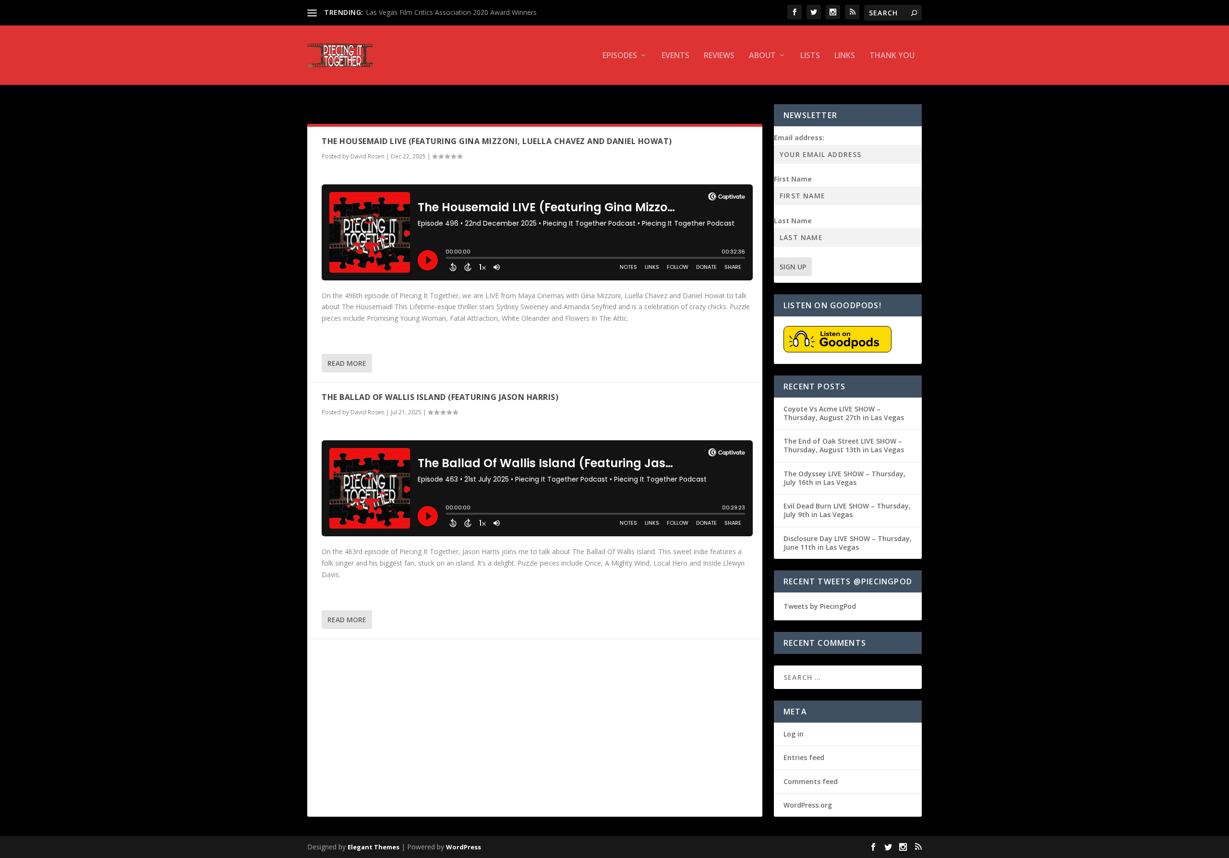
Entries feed (803, 757)
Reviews (719, 55)
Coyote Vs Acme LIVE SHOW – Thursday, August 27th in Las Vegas (843, 413)
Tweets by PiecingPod (819, 606)
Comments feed (810, 781)
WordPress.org (807, 805)
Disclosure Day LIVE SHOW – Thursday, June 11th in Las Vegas (847, 543)
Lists (810, 55)
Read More (346, 363)
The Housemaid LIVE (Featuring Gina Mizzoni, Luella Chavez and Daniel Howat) (497, 141)
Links (844, 55)
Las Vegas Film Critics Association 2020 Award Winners (451, 12)
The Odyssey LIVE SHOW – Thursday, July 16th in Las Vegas (844, 478)
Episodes (619, 55)
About (762, 55)
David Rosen (367, 156)
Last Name (793, 220)
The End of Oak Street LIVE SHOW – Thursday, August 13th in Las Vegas (843, 445)
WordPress (463, 847)
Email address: (799, 137)
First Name (793, 178)
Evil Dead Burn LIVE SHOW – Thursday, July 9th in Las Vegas (847, 510)
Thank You (892, 55)
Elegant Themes (373, 847)
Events (675, 55)
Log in (793, 733)
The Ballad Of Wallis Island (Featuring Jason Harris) (440, 397)
